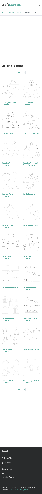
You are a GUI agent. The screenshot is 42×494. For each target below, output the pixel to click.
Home (4, 12)
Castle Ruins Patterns (31, 225)
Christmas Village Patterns (30, 319)
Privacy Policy (23, 490)
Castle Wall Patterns (10, 287)
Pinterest (7, 463)
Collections (11, 12)
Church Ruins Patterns (7, 350)
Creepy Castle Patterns (7, 382)
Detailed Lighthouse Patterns (31, 382)
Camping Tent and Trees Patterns (30, 164)
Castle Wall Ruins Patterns (30, 288)
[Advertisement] (21, 39)
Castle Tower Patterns (7, 257)
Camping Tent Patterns (7, 164)
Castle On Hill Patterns (7, 226)
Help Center (6, 473)
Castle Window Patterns (8, 319)
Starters (11, 4)
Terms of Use (13, 490)
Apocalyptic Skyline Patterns (9, 104)
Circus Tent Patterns (31, 349)
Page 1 (19, 72)
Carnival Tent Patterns (7, 195)
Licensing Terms (8, 477)
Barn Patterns (7, 134)
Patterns (20, 12)
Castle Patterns (29, 194)
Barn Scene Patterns (31, 134)
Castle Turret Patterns (28, 257)
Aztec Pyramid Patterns (28, 104)
